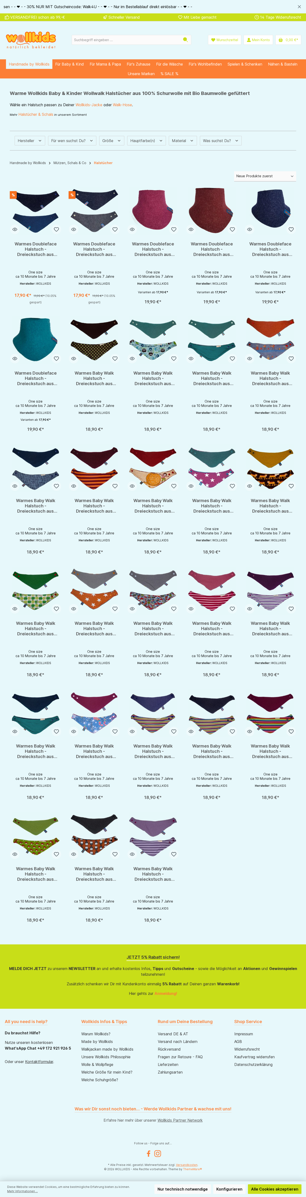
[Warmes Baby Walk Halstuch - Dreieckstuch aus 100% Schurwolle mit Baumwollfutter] (94, 340)
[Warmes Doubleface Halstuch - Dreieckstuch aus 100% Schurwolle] (35, 211)
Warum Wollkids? (95, 1033)
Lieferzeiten (168, 1064)
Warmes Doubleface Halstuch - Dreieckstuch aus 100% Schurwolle (36, 249)
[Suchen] (185, 40)
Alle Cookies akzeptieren (274, 1189)
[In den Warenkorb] (35, 300)
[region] (153, 6)
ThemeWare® (192, 1169)
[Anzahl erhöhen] (46, 288)
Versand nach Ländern (177, 1041)
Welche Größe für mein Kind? (106, 1072)
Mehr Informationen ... (22, 1191)
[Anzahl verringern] (25, 288)
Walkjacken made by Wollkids (107, 1049)
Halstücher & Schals (35, 114)
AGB (238, 1041)
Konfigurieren (229, 1189)
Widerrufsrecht (247, 1049)
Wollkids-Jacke (89, 104)
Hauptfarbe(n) (143, 140)
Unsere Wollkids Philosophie (106, 1056)
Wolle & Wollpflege (97, 1064)
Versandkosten (186, 1165)
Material (179, 140)
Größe (108, 140)
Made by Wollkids (97, 1041)
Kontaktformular (39, 1061)
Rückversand (169, 1049)
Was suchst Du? (217, 140)
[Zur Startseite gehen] (31, 40)
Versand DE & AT (173, 1033)
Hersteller (26, 140)
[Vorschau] (15, 229)
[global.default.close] (299, 6)
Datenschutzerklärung (253, 1064)
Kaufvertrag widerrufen (254, 1056)
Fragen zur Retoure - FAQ (180, 1056)
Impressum (243, 1033)
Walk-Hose (122, 104)
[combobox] (126, 40)
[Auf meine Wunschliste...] (56, 229)
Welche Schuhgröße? (99, 1079)
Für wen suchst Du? (69, 140)
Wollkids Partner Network (180, 1120)
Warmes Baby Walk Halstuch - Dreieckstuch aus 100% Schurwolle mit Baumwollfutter (94, 378)
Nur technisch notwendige (183, 1189)
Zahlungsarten (170, 1072)
